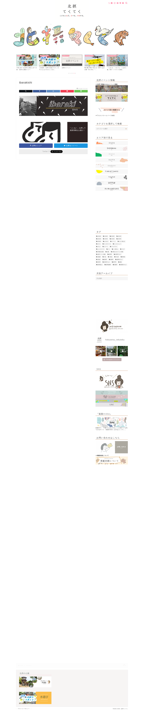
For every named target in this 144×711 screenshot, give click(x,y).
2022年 (99, 238)
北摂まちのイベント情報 (117, 251)
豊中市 (114, 262)
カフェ (99, 244)
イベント (114, 241)
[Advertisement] (112, 211)
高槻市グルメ (123, 264)
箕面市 (111, 259)
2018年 (99, 236)
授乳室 (123, 256)
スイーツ (106, 246)
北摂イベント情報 (101, 254)
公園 (108, 251)
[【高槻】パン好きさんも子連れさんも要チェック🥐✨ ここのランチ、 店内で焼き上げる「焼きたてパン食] (101, 351)
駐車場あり (100, 264)
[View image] (53, 117)
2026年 (99, 241)
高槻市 (115, 264)
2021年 (119, 236)
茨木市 (99, 262)
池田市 (105, 259)
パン (109, 249)
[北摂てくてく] (72, 19)
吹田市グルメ (118, 254)
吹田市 (110, 254)
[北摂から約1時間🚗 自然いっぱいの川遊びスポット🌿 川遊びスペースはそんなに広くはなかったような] (112, 351)
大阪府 (99, 256)
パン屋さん (115, 249)
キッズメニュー (117, 244)
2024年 (112, 238)
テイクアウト (114, 246)
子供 (105, 256)
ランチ (123, 249)
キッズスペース (107, 244)
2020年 (112, 236)
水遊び (99, 259)
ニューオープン (101, 249)
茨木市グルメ (107, 262)
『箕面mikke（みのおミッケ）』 (115, 429)
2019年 (106, 236)
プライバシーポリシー (23, 708)
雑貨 (121, 262)
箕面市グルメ (120, 259)
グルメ (99, 246)
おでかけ (106, 241)
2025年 (119, 238)
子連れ (110, 256)
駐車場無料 (108, 264)
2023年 (106, 238)
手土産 (117, 256)
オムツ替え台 (122, 241)
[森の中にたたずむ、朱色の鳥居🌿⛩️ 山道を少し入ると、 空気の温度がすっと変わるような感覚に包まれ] (123, 351)
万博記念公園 (100, 251)
